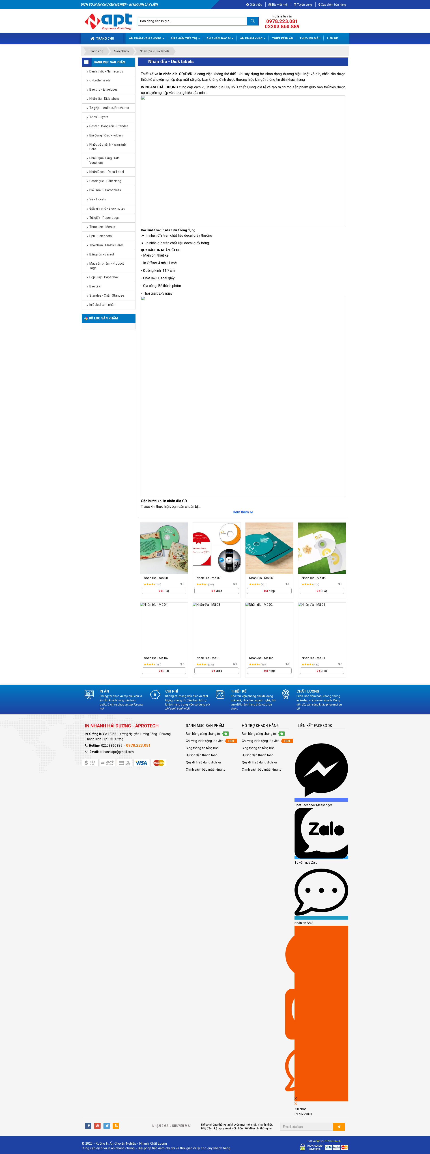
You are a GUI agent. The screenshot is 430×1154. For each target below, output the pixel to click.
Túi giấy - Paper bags (104, 217)
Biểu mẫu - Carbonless (105, 190)
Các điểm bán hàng (333, 4)
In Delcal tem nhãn (102, 304)
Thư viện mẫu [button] (310, 38)
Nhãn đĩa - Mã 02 (261, 658)
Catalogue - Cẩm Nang (105, 181)
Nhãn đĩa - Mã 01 (313, 658)
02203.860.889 (282, 26)
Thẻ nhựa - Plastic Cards (106, 245)
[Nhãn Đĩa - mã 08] (164, 548)
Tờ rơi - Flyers (98, 117)
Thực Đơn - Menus (102, 227)
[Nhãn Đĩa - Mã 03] (217, 628)
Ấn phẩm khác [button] (251, 38)
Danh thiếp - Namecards (106, 71)
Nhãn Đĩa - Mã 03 (208, 658)
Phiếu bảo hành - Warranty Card (108, 147)
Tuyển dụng (304, 4)
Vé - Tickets (97, 199)
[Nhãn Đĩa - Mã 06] (269, 548)
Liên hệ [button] (332, 38)
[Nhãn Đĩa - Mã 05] (322, 548)
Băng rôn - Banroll (101, 254)
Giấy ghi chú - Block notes (107, 208)
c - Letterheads (100, 80)
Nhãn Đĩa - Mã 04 (156, 658)
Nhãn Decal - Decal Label (106, 172)
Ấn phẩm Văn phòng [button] (145, 38)
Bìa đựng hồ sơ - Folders (106, 135)
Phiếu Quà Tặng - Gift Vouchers (104, 160)
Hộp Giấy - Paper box (103, 277)
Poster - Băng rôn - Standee (109, 126)
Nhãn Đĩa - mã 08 (156, 578)
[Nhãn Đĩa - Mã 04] (164, 628)
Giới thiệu (255, 4)
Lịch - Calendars (100, 236)
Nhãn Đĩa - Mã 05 (314, 578)
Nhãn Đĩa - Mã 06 (261, 578)
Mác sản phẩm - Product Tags (106, 266)
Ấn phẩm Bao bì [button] (218, 38)
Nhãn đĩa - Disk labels (104, 98)
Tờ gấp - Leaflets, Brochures (109, 108)
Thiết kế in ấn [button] (282, 38)
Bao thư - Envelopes (103, 89)
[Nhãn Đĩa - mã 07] (217, 548)
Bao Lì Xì (95, 286)
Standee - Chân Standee (106, 295)
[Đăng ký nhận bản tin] (339, 1127)
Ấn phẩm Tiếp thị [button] (184, 38)
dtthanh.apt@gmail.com (116, 752)
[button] (203, 733)
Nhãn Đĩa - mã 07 (209, 578)
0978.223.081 (282, 21)
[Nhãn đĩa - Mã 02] (269, 628)
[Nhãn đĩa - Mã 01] (322, 628)
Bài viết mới (279, 4)
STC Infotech (333, 1141)
